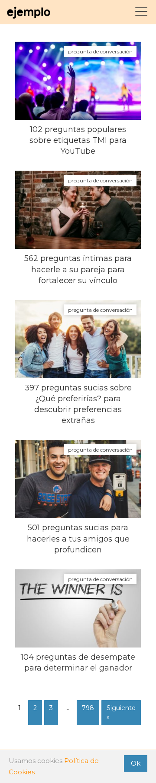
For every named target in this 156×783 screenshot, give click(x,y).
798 (88, 708)
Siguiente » (121, 712)
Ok (135, 763)
